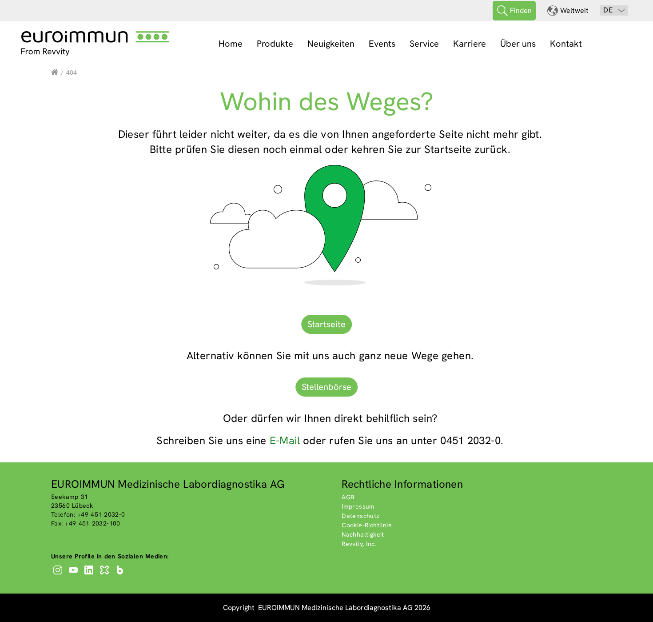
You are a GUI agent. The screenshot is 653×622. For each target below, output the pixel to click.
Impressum (358, 506)
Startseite (326, 324)
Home (231, 43)
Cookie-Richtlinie (367, 525)
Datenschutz (360, 516)
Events (382, 43)
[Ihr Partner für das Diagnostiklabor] (54, 72)
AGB (348, 497)
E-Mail (285, 440)
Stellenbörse (326, 387)
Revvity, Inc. (359, 544)
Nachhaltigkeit (363, 534)
